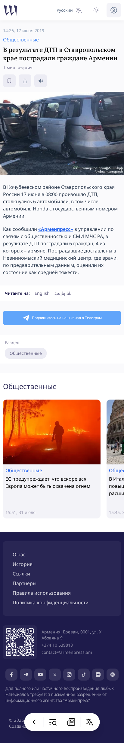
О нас (19, 554)
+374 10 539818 (57, 645)
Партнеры (24, 583)
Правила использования (42, 593)
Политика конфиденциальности (50, 602)
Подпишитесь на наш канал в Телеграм (67, 317)
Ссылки (21, 573)
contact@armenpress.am (67, 652)
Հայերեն (62, 293)
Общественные (26, 353)
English (42, 293)
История (23, 564)
